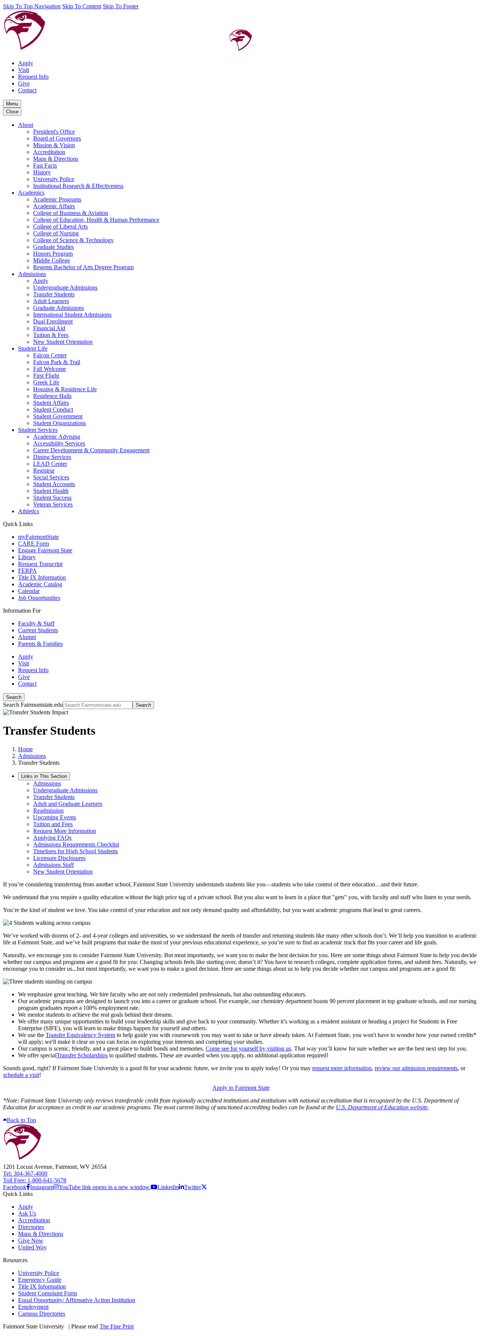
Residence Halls (52, 396)
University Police (53, 179)
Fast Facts (45, 165)
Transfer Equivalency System (80, 1035)
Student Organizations (59, 423)
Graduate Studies (53, 247)
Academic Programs (57, 199)
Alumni (27, 637)
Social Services (51, 477)
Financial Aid (49, 328)
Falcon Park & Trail (56, 362)
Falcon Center (50, 355)
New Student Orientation (63, 342)
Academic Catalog (40, 584)
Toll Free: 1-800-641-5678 (34, 1180)
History (42, 172)
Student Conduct (53, 409)
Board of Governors (57, 138)
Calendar (29, 591)
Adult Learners (51, 301)
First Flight (46, 375)
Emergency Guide (39, 1280)
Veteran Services (53, 504)
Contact (27, 90)
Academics (31, 192)
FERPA (27, 570)
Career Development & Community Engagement (91, 450)
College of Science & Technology (73, 240)
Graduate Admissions (58, 308)
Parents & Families (40, 644)
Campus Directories (41, 1313)
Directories (31, 1227)
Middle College (51, 260)
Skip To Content (81, 6)
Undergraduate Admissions (65, 287)
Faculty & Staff (36, 623)
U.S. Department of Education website (382, 1107)
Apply (25, 63)
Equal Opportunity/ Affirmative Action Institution (76, 1300)
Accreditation (49, 152)
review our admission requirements (416, 1068)
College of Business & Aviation (70, 213)
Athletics (28, 511)
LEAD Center (50, 464)
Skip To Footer (121, 6)
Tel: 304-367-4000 (25, 1173)
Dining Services (52, 457)
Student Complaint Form (47, 1293)
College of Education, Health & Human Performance (96, 220)
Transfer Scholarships (82, 1055)
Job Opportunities (39, 598)
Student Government (57, 416)
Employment (33, 1307)
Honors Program (53, 253)
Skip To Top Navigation (32, 6)
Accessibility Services (59, 443)
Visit (23, 70)
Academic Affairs (54, 206)
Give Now (30, 1240)
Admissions (32, 274)
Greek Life (46, 382)
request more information (342, 1068)
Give (24, 83)
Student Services (38, 430)
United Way (32, 1247)
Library (27, 557)
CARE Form (33, 543)
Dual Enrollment (53, 321)
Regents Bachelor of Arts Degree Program (83, 267)
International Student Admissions (72, 314)
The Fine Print (116, 1326)
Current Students (38, 630)
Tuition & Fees (51, 335)
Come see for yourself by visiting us (248, 1048)
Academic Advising (56, 436)
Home (25, 749)
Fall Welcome (49, 369)
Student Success (52, 497)
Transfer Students (54, 294)
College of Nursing (56, 233)
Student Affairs (51, 403)
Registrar (44, 470)
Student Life (32, 348)
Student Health (51, 491)
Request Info (33, 76)
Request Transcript (40, 564)
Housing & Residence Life (65, 389)
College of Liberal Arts (60, 226)
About (25, 125)
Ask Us (27, 1213)
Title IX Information (42, 577)
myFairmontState (38, 537)
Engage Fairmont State (45, 550)
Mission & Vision (54, 145)
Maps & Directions (55, 159)
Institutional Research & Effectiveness (78, 186)
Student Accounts (54, 484)
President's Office (54, 131)
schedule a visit (21, 1075)
